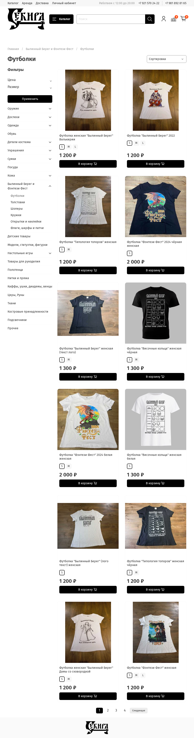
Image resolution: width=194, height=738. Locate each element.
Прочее (13, 328)
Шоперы (17, 208)
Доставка (42, 3)
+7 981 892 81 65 (175, 3)
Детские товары (19, 236)
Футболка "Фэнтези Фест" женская (151, 667)
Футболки (17, 196)
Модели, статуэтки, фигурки (28, 245)
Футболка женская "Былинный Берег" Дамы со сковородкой (86, 669)
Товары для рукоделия (24, 261)
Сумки (12, 159)
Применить (30, 99)
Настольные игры (20, 253)
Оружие (13, 108)
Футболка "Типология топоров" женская (88, 242)
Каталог (13, 3)
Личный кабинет (64, 3)
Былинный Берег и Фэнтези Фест (49, 49)
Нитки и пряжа (18, 278)
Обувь (12, 133)
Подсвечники (17, 320)
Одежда (13, 125)
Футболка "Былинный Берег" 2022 (151, 135)
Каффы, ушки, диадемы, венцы (30, 286)
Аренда (27, 3)
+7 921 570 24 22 (148, 3)
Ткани (12, 303)
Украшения (16, 150)
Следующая (138, 710)
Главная (13, 49)
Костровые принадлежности (28, 311)
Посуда (13, 167)
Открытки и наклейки (26, 221)
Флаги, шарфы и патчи (27, 228)
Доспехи (14, 117)
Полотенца (15, 270)
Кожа (11, 175)
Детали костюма (19, 142)
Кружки (16, 215)
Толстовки (18, 202)
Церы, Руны (16, 295)
